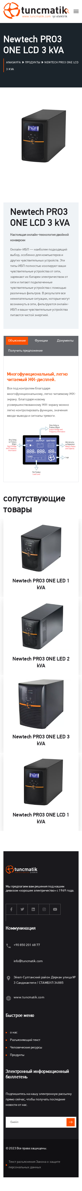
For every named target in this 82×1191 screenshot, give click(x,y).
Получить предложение (25, 351)
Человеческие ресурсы (26, 1047)
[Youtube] (55, 909)
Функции (41, 340)
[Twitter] (22, 909)
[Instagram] (44, 909)
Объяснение (17, 340)
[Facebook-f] (11, 909)
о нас (13, 1032)
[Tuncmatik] (35, 11)
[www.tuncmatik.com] (8, 998)
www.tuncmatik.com (29, 997)
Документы (65, 340)
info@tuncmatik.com (28, 961)
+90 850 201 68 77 (27, 945)
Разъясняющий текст (25, 1040)
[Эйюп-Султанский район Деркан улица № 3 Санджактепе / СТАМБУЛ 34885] (8, 978)
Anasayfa (13, 62)
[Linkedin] (33, 909)
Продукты (32, 62)
